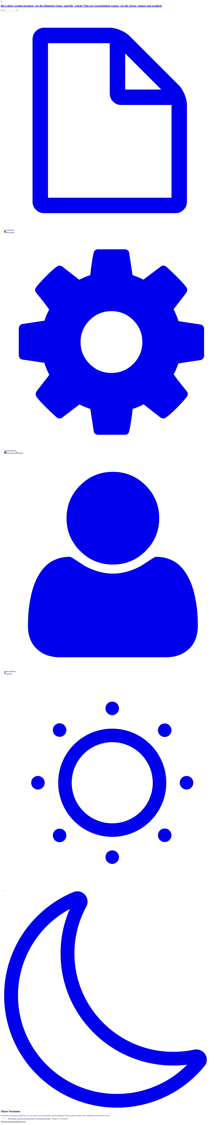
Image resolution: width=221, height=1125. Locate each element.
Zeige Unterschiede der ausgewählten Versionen (13, 1121)
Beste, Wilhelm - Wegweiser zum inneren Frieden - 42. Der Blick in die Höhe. (29, 1118)
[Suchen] (17, 10)
